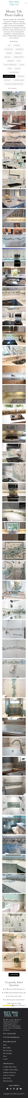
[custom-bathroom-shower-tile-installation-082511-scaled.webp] (14, 668)
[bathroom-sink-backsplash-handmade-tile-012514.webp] (14, 883)
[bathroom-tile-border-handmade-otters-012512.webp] (14, 844)
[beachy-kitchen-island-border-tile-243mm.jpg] (14, 237)
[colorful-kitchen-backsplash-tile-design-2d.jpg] (14, 413)
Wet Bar (7, 57)
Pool (18, 61)
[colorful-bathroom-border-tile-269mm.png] (14, 922)
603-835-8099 (11, 1033)
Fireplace (18, 53)
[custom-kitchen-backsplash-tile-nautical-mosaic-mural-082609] (14, 257)
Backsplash (8, 49)
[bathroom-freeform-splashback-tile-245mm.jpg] (14, 590)
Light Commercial (10, 64)
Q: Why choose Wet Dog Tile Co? (15, 989)
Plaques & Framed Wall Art (14, 84)
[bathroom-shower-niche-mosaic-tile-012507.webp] (14, 785)
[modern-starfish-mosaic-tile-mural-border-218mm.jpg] (14, 374)
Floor (22, 64)
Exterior (11, 61)
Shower (9, 53)
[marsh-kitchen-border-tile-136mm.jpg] (14, 531)
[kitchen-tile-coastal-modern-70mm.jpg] (14, 453)
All (9, 45)
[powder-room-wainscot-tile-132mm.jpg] (14, 942)
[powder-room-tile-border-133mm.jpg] (14, 962)
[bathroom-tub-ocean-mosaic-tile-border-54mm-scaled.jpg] (14, 727)
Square (17, 68)
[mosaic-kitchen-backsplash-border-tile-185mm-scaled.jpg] (14, 316)
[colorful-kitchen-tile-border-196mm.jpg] (14, 276)
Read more (15, 41)
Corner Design (19, 80)
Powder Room (18, 57)
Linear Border (9, 76)
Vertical (7, 80)
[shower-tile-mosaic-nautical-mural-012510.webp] (14, 805)
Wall (10, 68)
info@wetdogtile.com (13, 1037)
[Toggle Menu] (26, 3)
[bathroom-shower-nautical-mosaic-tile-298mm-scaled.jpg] (14, 570)
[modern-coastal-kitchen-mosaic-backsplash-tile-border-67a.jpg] (14, 355)
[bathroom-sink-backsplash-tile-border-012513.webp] (14, 864)
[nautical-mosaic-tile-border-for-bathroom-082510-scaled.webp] (14, 648)
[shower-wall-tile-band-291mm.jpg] (14, 707)
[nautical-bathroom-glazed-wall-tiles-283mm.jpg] (14, 903)
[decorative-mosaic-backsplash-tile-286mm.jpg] (14, 139)
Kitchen (17, 45)
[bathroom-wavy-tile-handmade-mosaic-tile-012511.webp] (14, 824)
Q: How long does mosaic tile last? (14, 1000)
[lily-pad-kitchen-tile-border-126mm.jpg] (14, 492)
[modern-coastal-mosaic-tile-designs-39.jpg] (14, 100)
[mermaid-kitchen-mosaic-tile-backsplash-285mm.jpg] (14, 120)
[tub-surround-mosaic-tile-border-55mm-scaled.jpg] (14, 746)
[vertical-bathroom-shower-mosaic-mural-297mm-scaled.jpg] (14, 688)
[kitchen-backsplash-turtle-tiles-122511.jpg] (14, 335)
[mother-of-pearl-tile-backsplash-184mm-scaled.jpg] (14, 296)
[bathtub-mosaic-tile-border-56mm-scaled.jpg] (14, 766)
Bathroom (19, 49)
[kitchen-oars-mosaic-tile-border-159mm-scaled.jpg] (14, 159)
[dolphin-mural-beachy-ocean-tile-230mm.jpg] (14, 550)
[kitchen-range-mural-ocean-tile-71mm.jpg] (14, 472)
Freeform (20, 76)
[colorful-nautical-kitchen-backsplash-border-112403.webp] (14, 218)
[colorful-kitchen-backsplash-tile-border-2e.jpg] (14, 433)
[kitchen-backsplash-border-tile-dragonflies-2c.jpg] (14, 394)
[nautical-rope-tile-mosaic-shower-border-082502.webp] (14, 629)
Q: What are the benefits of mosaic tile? (15, 993)
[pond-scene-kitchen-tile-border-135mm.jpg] (14, 511)
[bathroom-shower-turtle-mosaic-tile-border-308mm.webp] (14, 609)
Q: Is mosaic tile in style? (15, 996)
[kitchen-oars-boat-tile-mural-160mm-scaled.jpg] (14, 179)
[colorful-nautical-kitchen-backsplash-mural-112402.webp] (14, 198)
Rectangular (14, 72)
